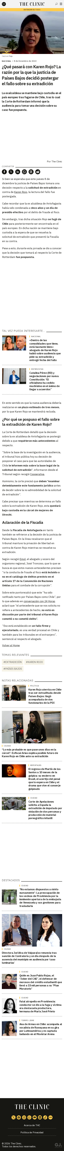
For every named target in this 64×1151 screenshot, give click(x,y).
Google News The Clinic (50, 1117)
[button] (4, 171)
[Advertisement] (32, 294)
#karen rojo (34, 662)
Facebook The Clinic (19, 1117)
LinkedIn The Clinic (40, 1117)
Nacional (6, 61)
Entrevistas (37, 369)
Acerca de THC (32, 1125)
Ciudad (7, 746)
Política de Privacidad (32, 1132)
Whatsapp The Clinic (29, 1117)
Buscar (56, 4)
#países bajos (12, 668)
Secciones (61, 4)
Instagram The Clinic (24, 1117)
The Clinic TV (35, 1117)
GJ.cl (58, 1146)
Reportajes (35, 765)
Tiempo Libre (27, 1020)
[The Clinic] (6, 4)
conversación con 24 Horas (39, 601)
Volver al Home (11, 645)
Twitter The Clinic (13, 1117)
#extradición (12, 662)
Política (34, 686)
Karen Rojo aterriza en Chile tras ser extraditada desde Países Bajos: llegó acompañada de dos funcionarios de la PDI (44, 696)
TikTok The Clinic (45, 1117)
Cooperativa (37, 474)
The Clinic (16, 1143)
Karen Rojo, (21, 192)
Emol (23, 559)
